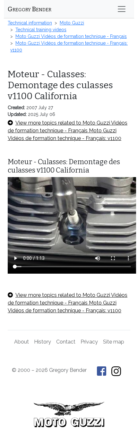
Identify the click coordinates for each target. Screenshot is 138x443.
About (21, 342)
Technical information (30, 22)
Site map (113, 342)
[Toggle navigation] (121, 9)
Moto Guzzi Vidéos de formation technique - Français (71, 36)
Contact (65, 342)
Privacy (89, 342)
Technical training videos (40, 29)
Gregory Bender (29, 9)
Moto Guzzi (72, 22)
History (42, 342)
